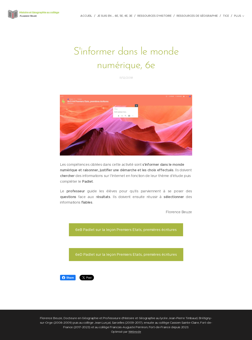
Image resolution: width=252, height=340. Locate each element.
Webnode (134, 332)
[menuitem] (87, 16)
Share (70, 277)
